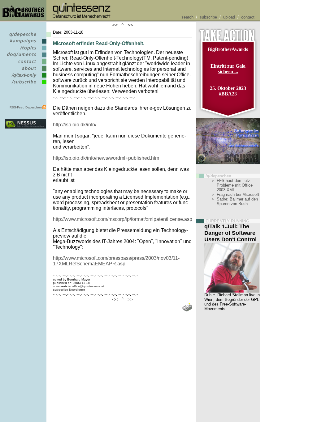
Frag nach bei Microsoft (238, 194)
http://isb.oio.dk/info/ (74, 124)
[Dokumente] (25, 57)
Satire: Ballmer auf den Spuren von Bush (237, 201)
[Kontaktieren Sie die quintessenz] (25, 64)
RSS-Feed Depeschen (26, 107)
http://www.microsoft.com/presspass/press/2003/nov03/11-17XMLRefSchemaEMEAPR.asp (116, 260)
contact (247, 17)
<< (116, 25)
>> (129, 25)
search (187, 17)
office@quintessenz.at (88, 286)
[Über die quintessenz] (25, 71)
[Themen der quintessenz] (25, 50)
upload (229, 17)
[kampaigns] (25, 43)
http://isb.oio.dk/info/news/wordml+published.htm (106, 158)
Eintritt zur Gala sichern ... (228, 68)
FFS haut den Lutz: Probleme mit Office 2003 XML (235, 185)
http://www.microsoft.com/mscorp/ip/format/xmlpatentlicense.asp (122, 219)
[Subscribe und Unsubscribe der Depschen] (25, 84)
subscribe (208, 17)
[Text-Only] (25, 77)
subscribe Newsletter (69, 289)
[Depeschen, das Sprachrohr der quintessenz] (25, 37)
